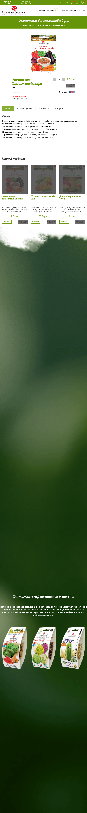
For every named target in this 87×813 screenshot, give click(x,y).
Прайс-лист (65, 10)
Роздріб (82, 10)
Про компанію (48, 10)
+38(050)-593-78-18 (9, 2)
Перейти (7, 222)
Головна (38, 10)
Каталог (57, 10)
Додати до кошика (70, 85)
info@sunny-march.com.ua (26, 2)
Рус (66, 2)
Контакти (74, 10)
